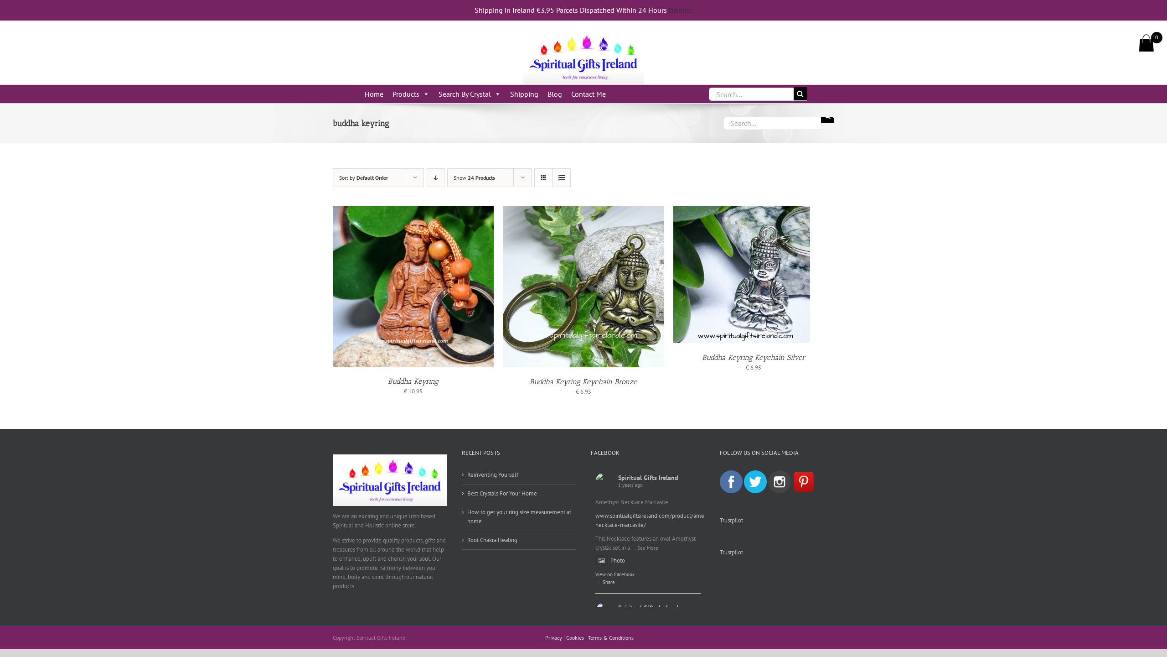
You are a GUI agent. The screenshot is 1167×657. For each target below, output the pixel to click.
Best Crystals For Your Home (502, 493)
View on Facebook (615, 574)
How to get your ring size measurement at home (519, 516)
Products (405, 94)
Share (609, 582)
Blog (554, 94)
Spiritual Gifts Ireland (648, 478)
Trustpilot (731, 520)
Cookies (575, 637)
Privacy (553, 637)
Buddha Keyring (413, 381)
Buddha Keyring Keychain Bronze (583, 381)
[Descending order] (435, 177)
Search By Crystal (465, 94)
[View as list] (561, 178)
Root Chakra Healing (492, 540)
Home (374, 94)
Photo (617, 560)
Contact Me (588, 94)
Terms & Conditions (611, 637)
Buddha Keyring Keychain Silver (753, 357)
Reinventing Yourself (492, 475)
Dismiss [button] (680, 10)
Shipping (524, 94)
